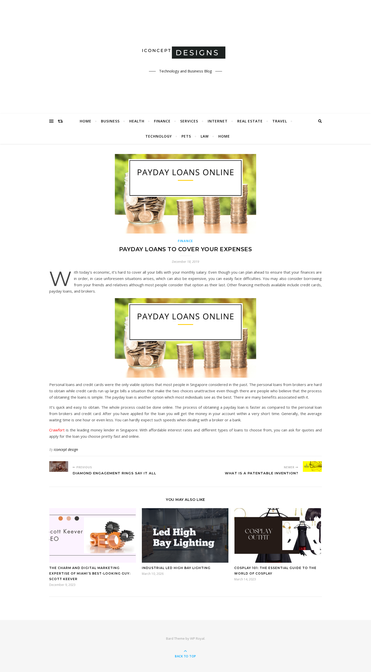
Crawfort (57, 429)
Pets (186, 136)
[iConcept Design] (185, 52)
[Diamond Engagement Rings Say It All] (58, 466)
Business (110, 121)
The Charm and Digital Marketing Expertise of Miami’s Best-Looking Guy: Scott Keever (89, 573)
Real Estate (250, 121)
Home (85, 121)
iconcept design (66, 449)
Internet (218, 121)
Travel (279, 121)
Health (136, 121)
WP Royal (197, 638)
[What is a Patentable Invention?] (312, 466)
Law (205, 136)
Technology (158, 136)
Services (189, 121)
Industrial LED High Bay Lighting (176, 568)
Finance (162, 121)
